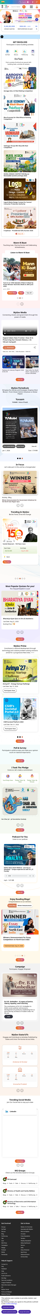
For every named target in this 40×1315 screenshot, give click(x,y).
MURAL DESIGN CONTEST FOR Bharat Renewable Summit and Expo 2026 (16, 175)
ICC (2, 1287)
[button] (17, 298)
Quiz (2, 1241)
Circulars (23, 1234)
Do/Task (3, 1229)
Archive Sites (24, 1257)
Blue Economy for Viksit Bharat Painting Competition (17, 118)
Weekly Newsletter (26, 1241)
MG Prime (4, 1243)
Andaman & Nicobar (20, 1062)
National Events (25, 1254)
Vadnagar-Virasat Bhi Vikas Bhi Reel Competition (16, 146)
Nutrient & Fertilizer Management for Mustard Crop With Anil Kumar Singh (17, 868)
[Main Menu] (31, 7)
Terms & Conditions (6, 1280)
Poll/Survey (4, 1236)
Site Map (3, 1278)
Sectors (23, 1245)
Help (2, 1271)
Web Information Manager (8, 1285)
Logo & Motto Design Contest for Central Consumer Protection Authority (17, 203)
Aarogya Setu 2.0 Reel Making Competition (18, 91)
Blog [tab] (33, 55)
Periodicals (4, 1254)
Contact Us (4, 1264)
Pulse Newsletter (25, 1236)
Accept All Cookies (25, 1312)
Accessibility (33, 2)
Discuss (3, 1231)
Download (10, 347)
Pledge (3, 1247)
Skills (22, 1247)
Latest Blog (12, 905)
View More (20, 1161)
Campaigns (4, 1245)
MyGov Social (5, 1289)
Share (34, 347)
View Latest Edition (9, 448)
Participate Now (9, 568)
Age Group (24, 1252)
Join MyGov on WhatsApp (19, 36)
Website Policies (5, 1294)
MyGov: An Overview (26, 1227)
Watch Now (12, 291)
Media (3, 1252)
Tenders (23, 1238)
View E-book (20, 448)
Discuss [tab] (16, 55)
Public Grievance (6, 1275)
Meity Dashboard (25, 1243)
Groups (3, 1227)
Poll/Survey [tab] (25, 55)
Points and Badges (6, 1292)
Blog (2, 1234)
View (8, 1016)
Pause (37, 20)
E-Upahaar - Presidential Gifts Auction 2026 (18, 230)
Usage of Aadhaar (6, 1282)
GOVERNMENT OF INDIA (3, 2)
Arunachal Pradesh (20, 1084)
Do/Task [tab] (7, 55)
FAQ (2, 1266)
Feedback (4, 1269)
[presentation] (3, 16)
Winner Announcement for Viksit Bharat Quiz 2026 (19, 938)
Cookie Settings (11, 1304)
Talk (2, 1238)
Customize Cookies (8, 1307)
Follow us (37, 2)
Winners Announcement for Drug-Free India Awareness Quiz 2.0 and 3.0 (19, 501)
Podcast (3, 1250)
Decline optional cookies (9, 1312)
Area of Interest (25, 1250)
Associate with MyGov (27, 1229)
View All (20, 234)
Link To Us (4, 1273)
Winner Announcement (25, 905)
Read (21, 291)
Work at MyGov (25, 1231)
